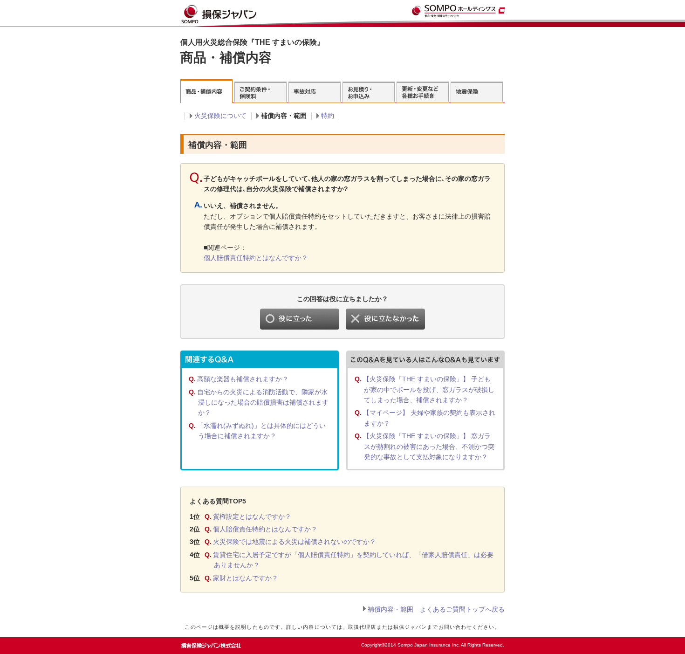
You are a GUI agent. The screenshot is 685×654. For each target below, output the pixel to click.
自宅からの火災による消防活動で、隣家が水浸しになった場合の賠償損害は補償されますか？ (263, 402)
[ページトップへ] (485, 642)
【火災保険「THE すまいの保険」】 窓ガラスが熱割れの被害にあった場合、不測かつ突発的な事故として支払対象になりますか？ (428, 446)
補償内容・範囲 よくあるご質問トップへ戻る (436, 609)
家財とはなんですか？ (245, 578)
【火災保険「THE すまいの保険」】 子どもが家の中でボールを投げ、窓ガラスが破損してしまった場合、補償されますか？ (428, 389)
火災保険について (220, 115)
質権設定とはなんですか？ (252, 516)
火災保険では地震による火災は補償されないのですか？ (294, 541)
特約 (327, 115)
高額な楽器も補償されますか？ (242, 379)
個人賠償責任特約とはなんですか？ (256, 258)
